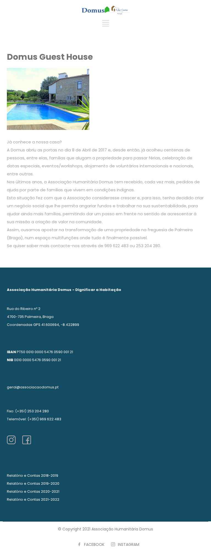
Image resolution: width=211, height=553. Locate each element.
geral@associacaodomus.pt (33, 387)
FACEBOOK (94, 544)
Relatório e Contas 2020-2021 (33, 491)
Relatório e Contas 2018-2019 (32, 475)
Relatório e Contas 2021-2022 (33, 499)
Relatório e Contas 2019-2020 (33, 483)
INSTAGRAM (128, 544)
